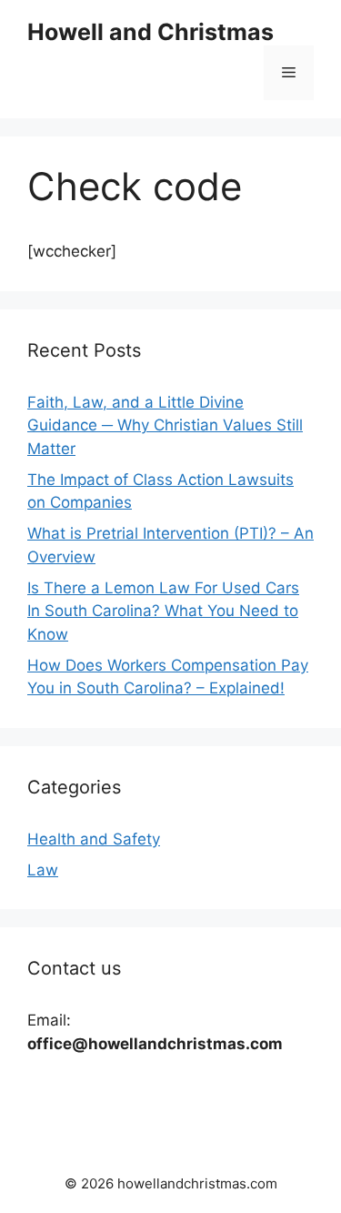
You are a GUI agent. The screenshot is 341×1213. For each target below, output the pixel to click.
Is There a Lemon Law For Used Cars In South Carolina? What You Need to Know (163, 611)
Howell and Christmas (150, 31)
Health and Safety (93, 839)
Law (42, 870)
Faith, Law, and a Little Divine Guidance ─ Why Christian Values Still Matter (165, 425)
